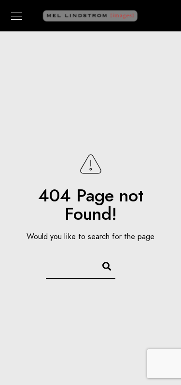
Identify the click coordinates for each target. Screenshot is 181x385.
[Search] (102, 264)
